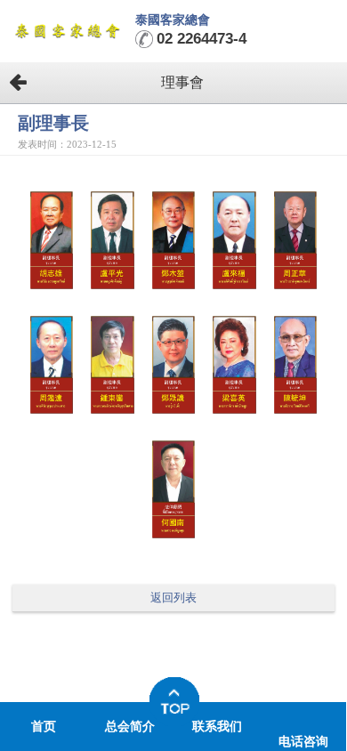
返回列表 (173, 598)
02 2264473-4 (201, 38)
